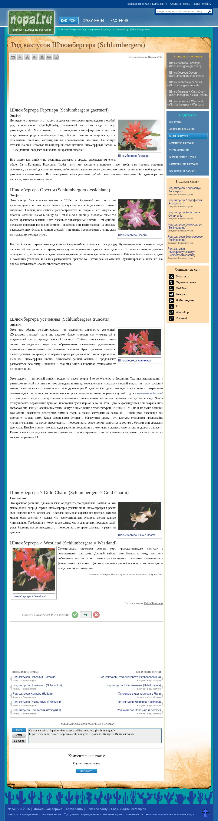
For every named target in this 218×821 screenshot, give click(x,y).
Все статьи (175, 121)
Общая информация (181, 128)
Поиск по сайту (202, 3)
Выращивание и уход (182, 156)
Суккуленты (93, 20)
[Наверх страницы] (206, 812)
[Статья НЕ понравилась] (96, 614)
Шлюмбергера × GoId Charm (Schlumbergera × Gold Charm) (188, 93)
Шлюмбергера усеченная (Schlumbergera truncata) (185, 83)
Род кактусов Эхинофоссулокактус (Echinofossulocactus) (181, 253)
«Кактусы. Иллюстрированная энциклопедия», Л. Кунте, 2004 (131, 574)
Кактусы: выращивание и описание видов (34, 814)
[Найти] (209, 11)
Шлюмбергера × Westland (29, 596)
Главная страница (138, 3)
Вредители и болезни (182, 171)
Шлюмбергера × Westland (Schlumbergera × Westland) (186, 103)
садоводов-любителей (149, 393)
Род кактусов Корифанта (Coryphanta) (184, 215)
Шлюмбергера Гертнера (133, 155)
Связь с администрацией (128, 809)
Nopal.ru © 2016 (19, 809)
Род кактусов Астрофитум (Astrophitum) (185, 203)
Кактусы (68, 20)
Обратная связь (180, 3)
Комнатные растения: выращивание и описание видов (160, 814)
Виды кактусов (178, 135)
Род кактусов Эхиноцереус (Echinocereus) (185, 239)
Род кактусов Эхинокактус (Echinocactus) (185, 227)
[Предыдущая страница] (13, 56)
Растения (119, 20)
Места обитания (179, 149)
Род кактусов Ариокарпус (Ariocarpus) (184, 191)
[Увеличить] (139, 149)
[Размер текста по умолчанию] (27, 56)
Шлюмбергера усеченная (134, 360)
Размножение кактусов (183, 164)
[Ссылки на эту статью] (49, 56)
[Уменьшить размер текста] (20, 56)
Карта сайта (159, 3)
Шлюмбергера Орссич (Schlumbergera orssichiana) (186, 74)
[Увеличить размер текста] (34, 56)
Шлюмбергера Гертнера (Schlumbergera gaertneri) (185, 64)
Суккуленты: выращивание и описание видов (93, 814)
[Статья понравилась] (75, 614)
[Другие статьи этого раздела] (41, 56)
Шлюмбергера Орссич (132, 235)
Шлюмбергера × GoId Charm (136, 535)
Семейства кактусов (181, 142)
